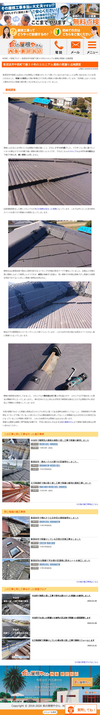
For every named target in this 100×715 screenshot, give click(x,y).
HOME (5, 58)
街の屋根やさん (67, 422)
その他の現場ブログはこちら (86, 662)
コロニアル (73, 151)
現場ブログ (14, 58)
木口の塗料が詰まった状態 (46, 209)
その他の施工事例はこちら (87, 504)
